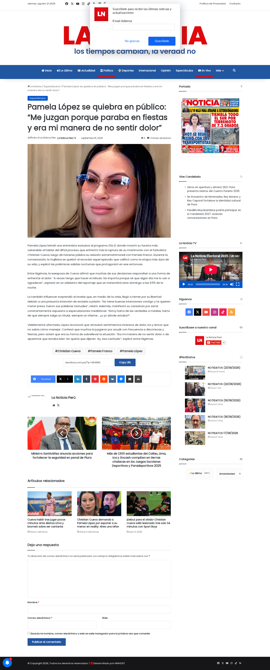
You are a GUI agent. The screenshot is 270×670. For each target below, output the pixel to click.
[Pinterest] (95, 379)
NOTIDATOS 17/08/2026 (223, 433)
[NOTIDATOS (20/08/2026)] (195, 389)
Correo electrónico (40, 618)
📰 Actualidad (86, 70)
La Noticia (36, 86)
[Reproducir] (184, 284)
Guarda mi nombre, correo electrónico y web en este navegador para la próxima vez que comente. (90, 633)
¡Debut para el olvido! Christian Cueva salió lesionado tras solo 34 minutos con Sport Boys (148, 523)
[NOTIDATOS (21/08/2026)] (195, 373)
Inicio (48, 70)
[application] (210, 270)
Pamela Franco (101, 351)
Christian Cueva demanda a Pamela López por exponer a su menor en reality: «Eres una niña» (98, 523)
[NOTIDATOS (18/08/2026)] (195, 422)
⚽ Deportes (126, 70)
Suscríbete (162, 41)
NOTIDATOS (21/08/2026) (224, 368)
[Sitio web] (54, 405)
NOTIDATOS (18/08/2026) (224, 417)
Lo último (66, 70)
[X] (58, 405)
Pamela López (132, 351)
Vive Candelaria (190, 177)
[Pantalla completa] (238, 284)
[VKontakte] (112, 379)
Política (108, 70)
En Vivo (206, 70)
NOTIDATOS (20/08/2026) (224, 384)
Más (218, 70)
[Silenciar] (232, 284)
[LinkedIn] (78, 379)
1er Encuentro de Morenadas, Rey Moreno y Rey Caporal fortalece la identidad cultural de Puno (214, 200)
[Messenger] (121, 379)
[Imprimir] (138, 379)
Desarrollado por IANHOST (109, 663)
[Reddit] (103, 379)
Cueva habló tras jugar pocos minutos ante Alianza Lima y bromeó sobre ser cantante (46, 523)
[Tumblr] (86, 379)
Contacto (235, 3)
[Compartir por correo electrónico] (129, 379)
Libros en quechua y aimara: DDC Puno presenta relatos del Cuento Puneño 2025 (213, 189)
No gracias (132, 41)
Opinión (166, 70)
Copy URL (125, 362)
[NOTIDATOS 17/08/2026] (195, 438)
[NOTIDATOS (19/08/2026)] (195, 405)
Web (105, 618)
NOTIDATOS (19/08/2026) (224, 400)
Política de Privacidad (213, 3)
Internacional (147, 70)
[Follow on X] (75, 138)
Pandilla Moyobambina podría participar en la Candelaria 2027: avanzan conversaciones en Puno (214, 214)
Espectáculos (184, 70)
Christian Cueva (69, 351)
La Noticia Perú (65, 138)
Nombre (33, 602)
